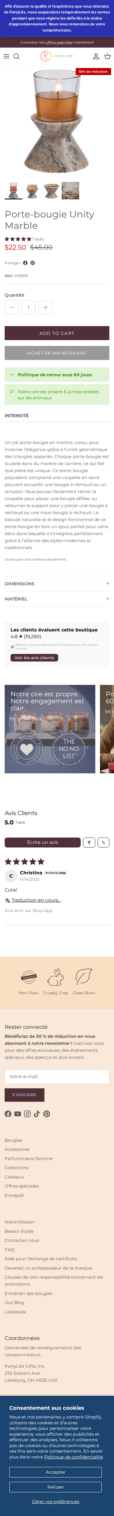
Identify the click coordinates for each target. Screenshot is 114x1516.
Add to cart (57, 333)
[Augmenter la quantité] (46, 307)
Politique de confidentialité (73, 1457)
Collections (16, 1167)
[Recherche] (19, 56)
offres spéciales (59, 42)
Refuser (55, 1487)
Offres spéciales (22, 1186)
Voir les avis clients (34, 657)
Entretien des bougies (28, 1293)
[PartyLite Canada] (57, 56)
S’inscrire (24, 1094)
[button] (18, 239)
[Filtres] (89, 842)
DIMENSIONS (19, 583)
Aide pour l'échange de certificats (41, 1258)
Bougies (13, 1140)
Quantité (14, 295)
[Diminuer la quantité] (12, 307)
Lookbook (15, 1312)
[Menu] (6, 56)
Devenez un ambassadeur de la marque (48, 1268)
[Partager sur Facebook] (25, 263)
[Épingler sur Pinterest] (32, 263)
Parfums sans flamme (29, 1158)
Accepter (55, 1472)
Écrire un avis (42, 842)
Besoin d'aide (19, 1231)
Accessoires (17, 1149)
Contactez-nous (22, 1240)
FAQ (10, 1249)
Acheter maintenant (57, 353)
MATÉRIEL (16, 599)
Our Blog (14, 1302)
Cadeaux (14, 1177)
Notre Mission (19, 1222)
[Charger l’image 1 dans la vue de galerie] (57, 122)
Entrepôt (14, 1195)
